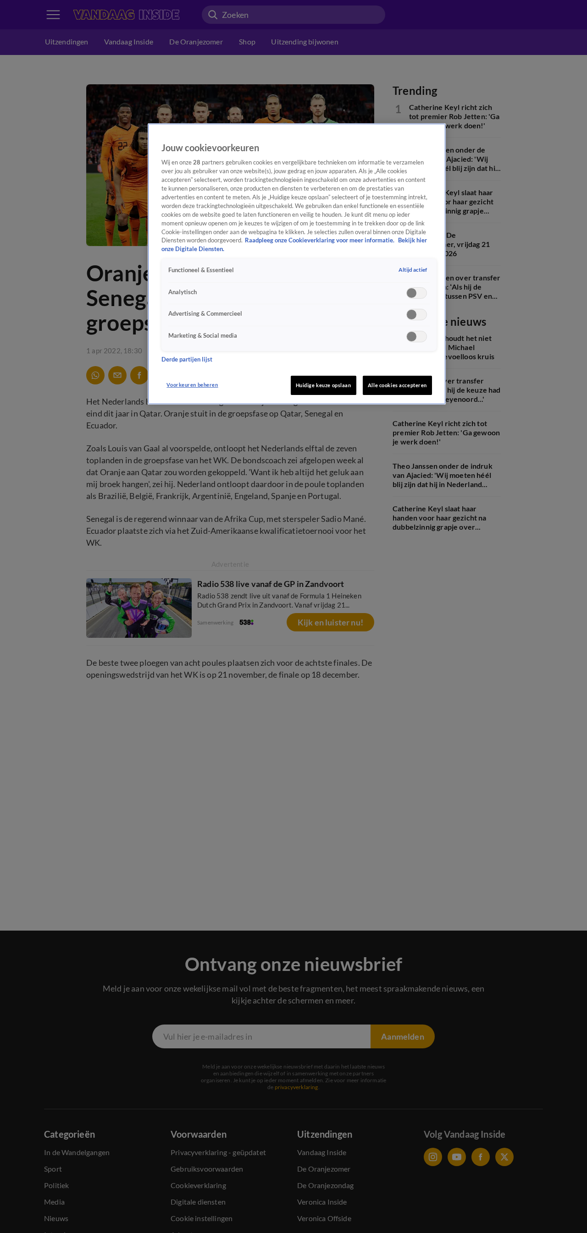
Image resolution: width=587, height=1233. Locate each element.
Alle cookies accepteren (397, 385)
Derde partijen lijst (186, 359)
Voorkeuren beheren (192, 385)
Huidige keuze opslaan (323, 385)
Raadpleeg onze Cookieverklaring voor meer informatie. (320, 240)
